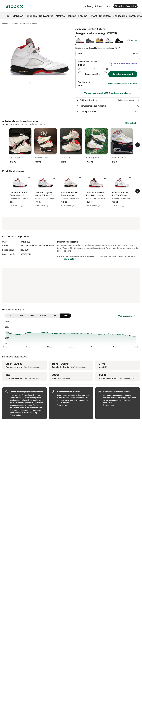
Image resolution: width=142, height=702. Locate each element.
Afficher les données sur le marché (121, 83)
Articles (88, 6)
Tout (7, 16)
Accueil (5, 23)
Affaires (60, 16)
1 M (10, 315)
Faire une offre (92, 74)
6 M (32, 315)
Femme (82, 16)
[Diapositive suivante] (137, 144)
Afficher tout (132, 40)
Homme (71, 16)
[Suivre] (28, 178)
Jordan (34, 23)
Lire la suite (69, 259)
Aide (109, 6)
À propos (100, 7)
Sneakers (105, 16)
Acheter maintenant (123, 74)
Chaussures (120, 16)
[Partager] (137, 24)
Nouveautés (46, 16)
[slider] (30, 83)
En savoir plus (27, 415)
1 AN (54, 315)
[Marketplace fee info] (107, 69)
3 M (21, 315)
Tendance (31, 16)
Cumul (43, 315)
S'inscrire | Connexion (125, 6)
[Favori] (131, 24)
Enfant (93, 16)
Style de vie (24, 23)
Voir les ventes (125, 316)
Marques (18, 16)
